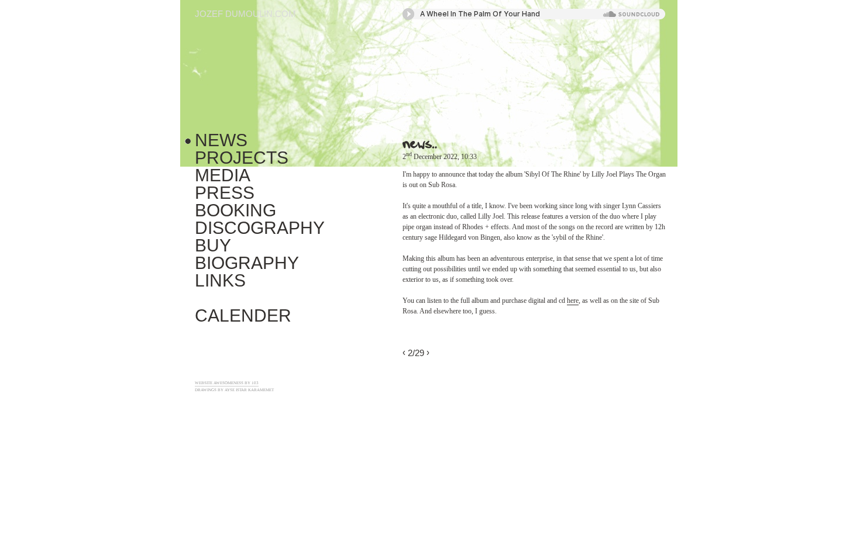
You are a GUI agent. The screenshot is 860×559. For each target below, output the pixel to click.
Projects (241, 157)
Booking (235, 210)
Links (220, 280)
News (221, 140)
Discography (260, 227)
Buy (213, 245)
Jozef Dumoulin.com (245, 14)
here (573, 300)
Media (222, 175)
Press (224, 192)
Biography (247, 262)
